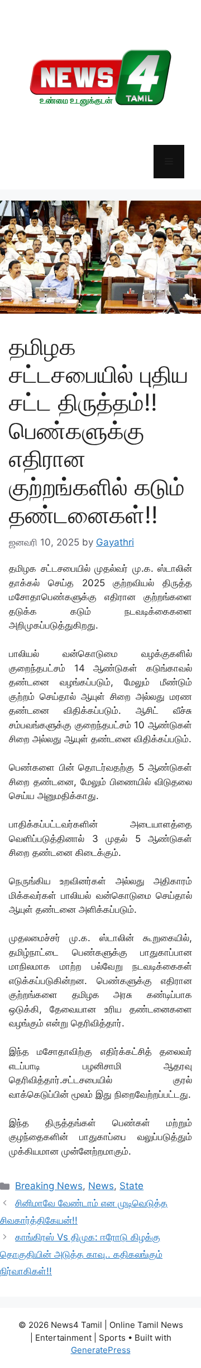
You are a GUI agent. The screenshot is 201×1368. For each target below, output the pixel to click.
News (101, 1185)
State (131, 1185)
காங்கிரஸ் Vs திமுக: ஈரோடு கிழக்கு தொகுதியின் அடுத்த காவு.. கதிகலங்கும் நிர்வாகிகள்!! (81, 1254)
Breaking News (49, 1185)
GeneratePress (101, 1350)
